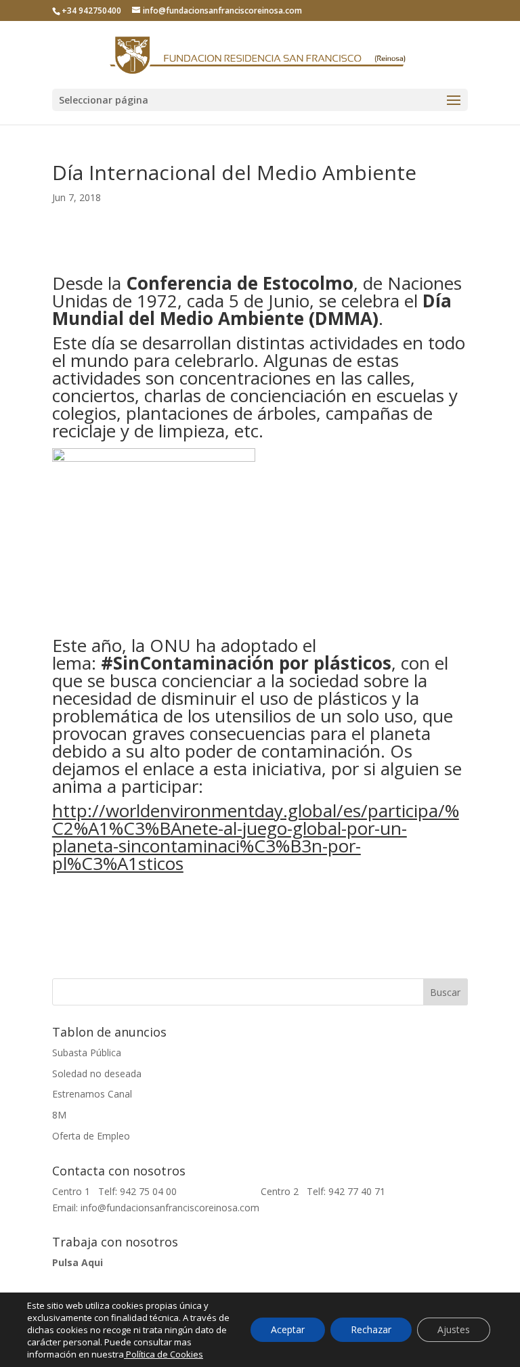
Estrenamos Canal (92, 1093)
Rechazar (371, 1329)
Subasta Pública (86, 1052)
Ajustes (453, 1329)
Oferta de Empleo (91, 1135)
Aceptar (288, 1329)
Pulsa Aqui (77, 1262)
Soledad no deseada (97, 1073)
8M (59, 1114)
